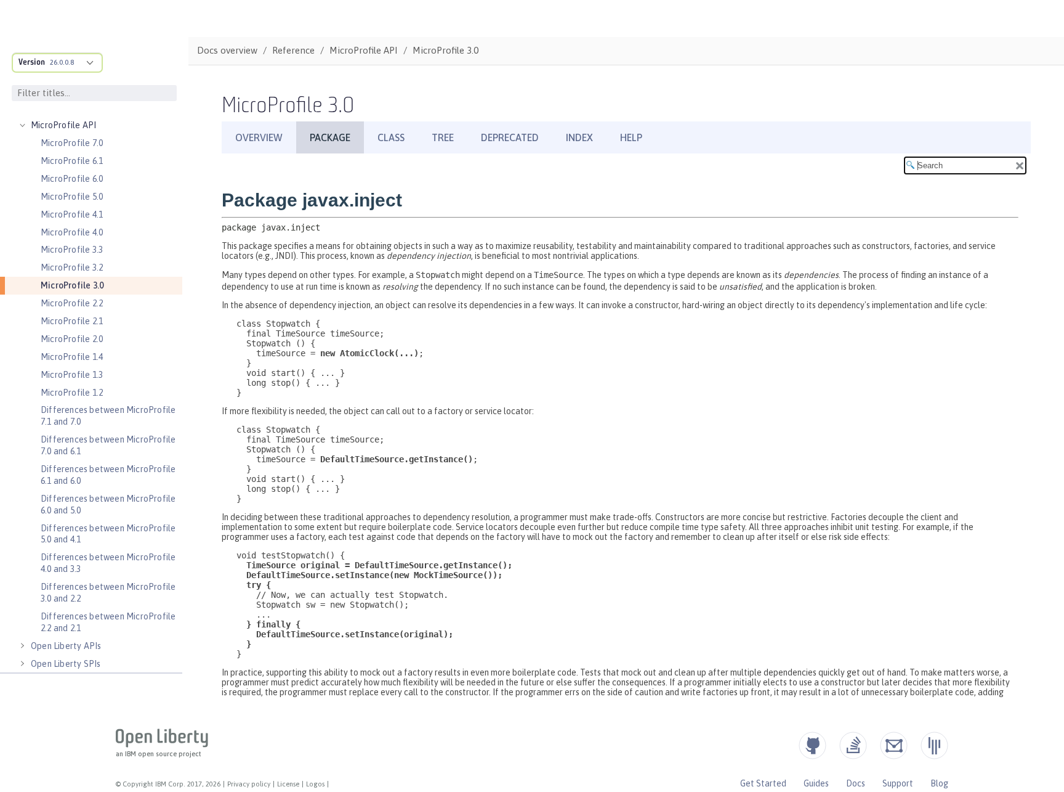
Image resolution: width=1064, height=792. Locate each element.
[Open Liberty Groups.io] (894, 745)
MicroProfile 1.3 (72, 375)
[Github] (812, 745)
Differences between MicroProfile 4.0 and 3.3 (108, 563)
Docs (855, 783)
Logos (315, 784)
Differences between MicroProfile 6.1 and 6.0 (108, 475)
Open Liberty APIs (66, 646)
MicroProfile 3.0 (72, 285)
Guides (816, 783)
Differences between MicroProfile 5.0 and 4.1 (108, 534)
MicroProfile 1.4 (72, 357)
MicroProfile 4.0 (72, 232)
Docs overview (227, 50)
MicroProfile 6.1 (72, 161)
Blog (939, 783)
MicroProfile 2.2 (72, 303)
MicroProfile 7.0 (72, 143)
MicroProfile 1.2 (72, 393)
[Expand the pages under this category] (22, 125)
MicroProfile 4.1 (72, 214)
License (288, 784)
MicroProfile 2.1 (72, 321)
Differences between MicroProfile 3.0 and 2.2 (108, 592)
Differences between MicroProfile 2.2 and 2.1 (108, 622)
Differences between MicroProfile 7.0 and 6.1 (108, 445)
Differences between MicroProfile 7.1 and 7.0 (108, 416)
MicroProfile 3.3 (72, 250)
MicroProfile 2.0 (72, 339)
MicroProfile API (63, 125)
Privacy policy (248, 784)
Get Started (763, 783)
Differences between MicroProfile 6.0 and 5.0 (108, 504)
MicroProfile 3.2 (72, 267)
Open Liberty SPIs (65, 664)
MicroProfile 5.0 (72, 197)
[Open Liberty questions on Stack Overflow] (853, 745)
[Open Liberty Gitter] (934, 745)
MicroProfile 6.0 (72, 179)
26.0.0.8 (62, 62)
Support (897, 783)
